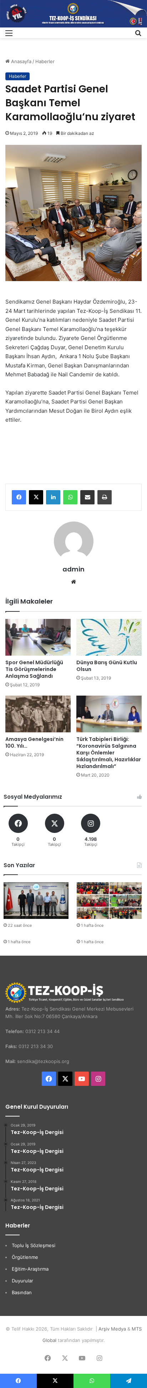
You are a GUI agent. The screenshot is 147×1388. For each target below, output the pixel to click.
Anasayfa (20, 61)
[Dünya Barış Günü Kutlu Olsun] (109, 637)
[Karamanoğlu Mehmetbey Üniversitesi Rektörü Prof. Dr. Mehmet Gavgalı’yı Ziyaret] (36, 900)
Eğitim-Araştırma (30, 1269)
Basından (22, 1292)
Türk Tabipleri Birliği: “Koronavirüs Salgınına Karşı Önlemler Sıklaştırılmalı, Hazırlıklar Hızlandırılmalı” (108, 753)
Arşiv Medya (112, 1329)
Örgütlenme (25, 1257)
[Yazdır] (104, 497)
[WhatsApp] (70, 497)
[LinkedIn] (53, 497)
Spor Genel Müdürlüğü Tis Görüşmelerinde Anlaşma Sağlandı (34, 669)
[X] (36, 497)
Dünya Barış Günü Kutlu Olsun (106, 666)
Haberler (45, 61)
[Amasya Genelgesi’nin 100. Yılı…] (38, 714)
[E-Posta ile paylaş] (87, 497)
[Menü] (8, 35)
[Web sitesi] (73, 582)
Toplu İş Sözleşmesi (33, 1245)
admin (73, 569)
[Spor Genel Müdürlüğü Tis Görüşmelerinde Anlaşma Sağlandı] (38, 637)
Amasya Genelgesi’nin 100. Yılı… (34, 742)
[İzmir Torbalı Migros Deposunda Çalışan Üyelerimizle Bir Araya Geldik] (109, 900)
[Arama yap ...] (138, 35)
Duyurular (22, 1280)
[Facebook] (19, 497)
